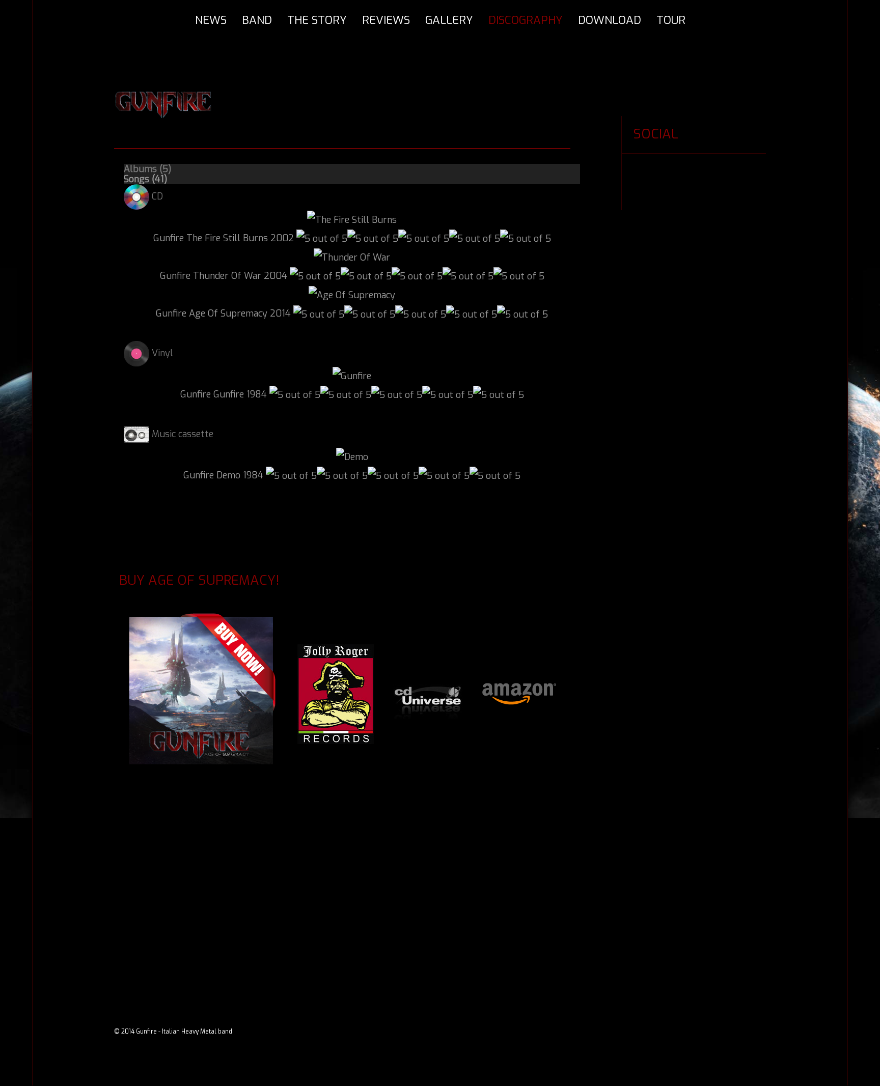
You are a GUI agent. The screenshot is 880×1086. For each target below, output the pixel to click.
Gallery (449, 20)
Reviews (386, 20)
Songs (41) (146, 179)
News (211, 20)
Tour (670, 20)
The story (317, 20)
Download (609, 20)
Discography (525, 20)
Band (257, 20)
